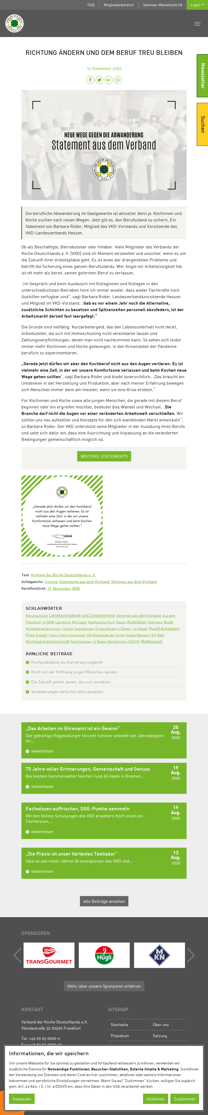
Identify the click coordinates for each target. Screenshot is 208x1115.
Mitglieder (79, 622)
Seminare (155, 622)
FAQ (91, 4)
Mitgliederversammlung (43, 629)
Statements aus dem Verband (84, 582)
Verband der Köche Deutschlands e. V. (63, 575)
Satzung (160, 1035)
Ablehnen (156, 1098)
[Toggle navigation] (197, 23)
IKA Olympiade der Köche (105, 635)
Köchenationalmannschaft (47, 641)
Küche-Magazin (138, 635)
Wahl (160, 635)
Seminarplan (84, 628)
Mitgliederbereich (119, 4)
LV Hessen (140, 629)
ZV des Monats (105, 629)
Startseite (119, 1024)
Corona (51, 582)
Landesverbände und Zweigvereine (82, 615)
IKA (153, 635)
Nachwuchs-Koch (101, 622)
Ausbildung (137, 621)
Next (189, 955)
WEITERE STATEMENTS (104, 456)
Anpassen (21, 1098)
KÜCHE (134, 641)
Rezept (121, 622)
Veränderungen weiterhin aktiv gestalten (67, 691)
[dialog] (104, 1078)
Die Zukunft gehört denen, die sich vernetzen (71, 681)
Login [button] (195, 4)
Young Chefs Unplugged (66, 635)
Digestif (41, 635)
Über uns (161, 1024)
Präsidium (120, 1035)
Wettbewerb (151, 641)
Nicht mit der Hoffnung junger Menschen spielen (74, 671)
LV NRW (48, 622)
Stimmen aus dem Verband (134, 582)
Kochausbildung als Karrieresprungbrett (67, 662)
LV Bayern (124, 629)
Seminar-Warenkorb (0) (162, 4)
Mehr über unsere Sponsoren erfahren (104, 986)
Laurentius (63, 622)
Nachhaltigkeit (81, 642)
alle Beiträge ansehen (104, 901)
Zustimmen (185, 1098)
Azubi (168, 621)
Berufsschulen (37, 616)
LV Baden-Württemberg (110, 642)
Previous (18, 955)
